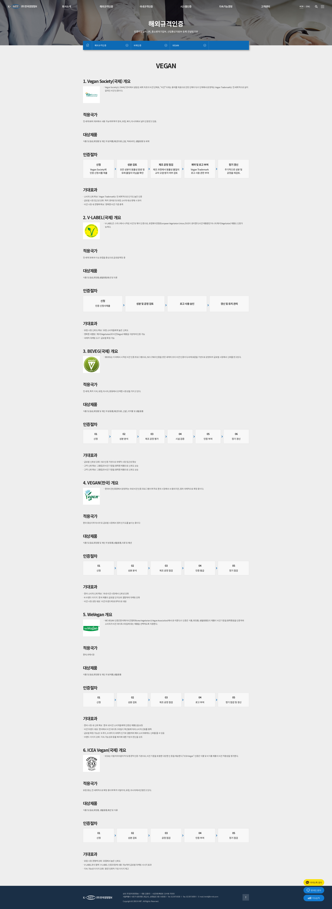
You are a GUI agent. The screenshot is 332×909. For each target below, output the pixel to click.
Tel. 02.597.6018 (174, 896)
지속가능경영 (225, 6)
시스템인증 (185, 6)
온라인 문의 (316, 890)
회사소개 (66, 6)
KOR (301, 6)
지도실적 (316, 898)
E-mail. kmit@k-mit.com (208, 896)
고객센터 (265, 6)
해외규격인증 (106, 6)
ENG (308, 6)
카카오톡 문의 (316, 882)
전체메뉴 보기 (322, 6)
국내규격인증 (146, 6)
